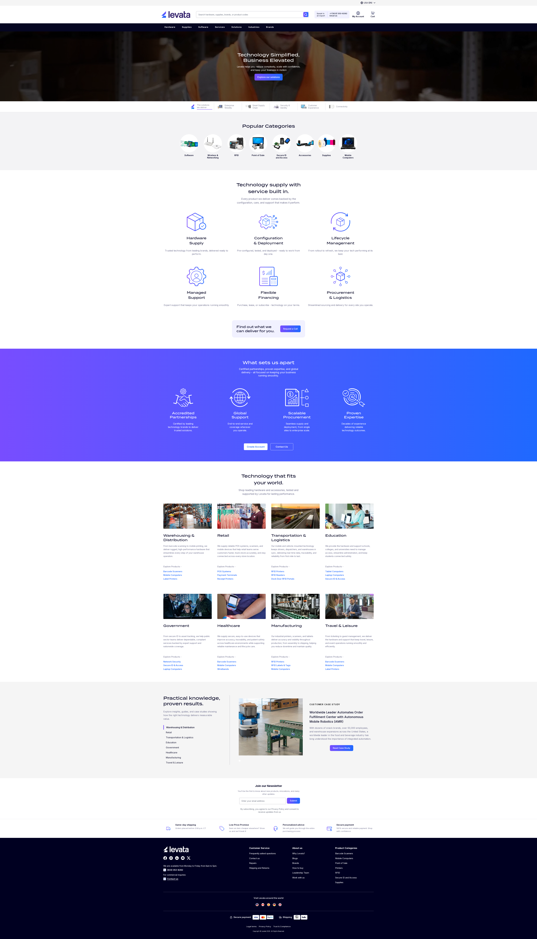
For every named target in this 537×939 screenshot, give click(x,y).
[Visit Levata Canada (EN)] (263, 904)
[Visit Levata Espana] (268, 904)
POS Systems (224, 571)
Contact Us (282, 446)
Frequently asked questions (262, 853)
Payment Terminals (227, 575)
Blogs (295, 858)
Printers (339, 868)
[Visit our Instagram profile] (171, 858)
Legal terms (251, 926)
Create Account (256, 446)
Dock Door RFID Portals (282, 578)
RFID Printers (277, 571)
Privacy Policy (265, 926)
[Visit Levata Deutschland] (274, 904)
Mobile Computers (172, 575)
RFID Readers (278, 575)
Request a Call (290, 328)
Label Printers (170, 578)
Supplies (339, 882)
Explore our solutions (268, 77)
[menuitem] (170, 27)
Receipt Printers (225, 578)
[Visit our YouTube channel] (183, 858)
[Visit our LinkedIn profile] (177, 858)
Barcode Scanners (172, 571)
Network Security (172, 661)
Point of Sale (341, 863)
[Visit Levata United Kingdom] (280, 904)
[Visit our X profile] (188, 858)
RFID (337, 872)
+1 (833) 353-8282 (338, 13)
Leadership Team (300, 872)
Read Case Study (341, 748)
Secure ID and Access (346, 877)
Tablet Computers (334, 571)
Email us (333, 16)
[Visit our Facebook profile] (165, 858)
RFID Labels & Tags (280, 665)
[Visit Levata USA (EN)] (257, 904)
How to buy (297, 868)
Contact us (172, 879)
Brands (295, 863)
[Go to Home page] (175, 14)
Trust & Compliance (282, 926)
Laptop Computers (334, 575)
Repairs (252, 863)
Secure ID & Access (335, 578)
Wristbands (223, 669)
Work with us (298, 877)
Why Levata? (298, 853)
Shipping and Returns (259, 868)
